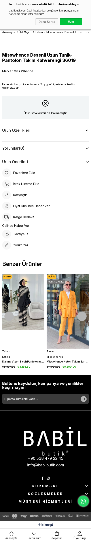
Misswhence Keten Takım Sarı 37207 (68, 361)
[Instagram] (48, 478)
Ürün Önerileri (15, 161)
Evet (71, 21)
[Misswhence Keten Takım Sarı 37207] (68, 311)
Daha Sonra (46, 21)
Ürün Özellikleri (16, 130)
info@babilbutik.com (45, 465)
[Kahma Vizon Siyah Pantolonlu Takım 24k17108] (23, 311)
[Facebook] (43, 478)
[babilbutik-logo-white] (55, 441)
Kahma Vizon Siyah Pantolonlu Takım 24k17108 (23, 361)
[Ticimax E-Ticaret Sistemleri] (45, 525)
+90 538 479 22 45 (45, 458)
